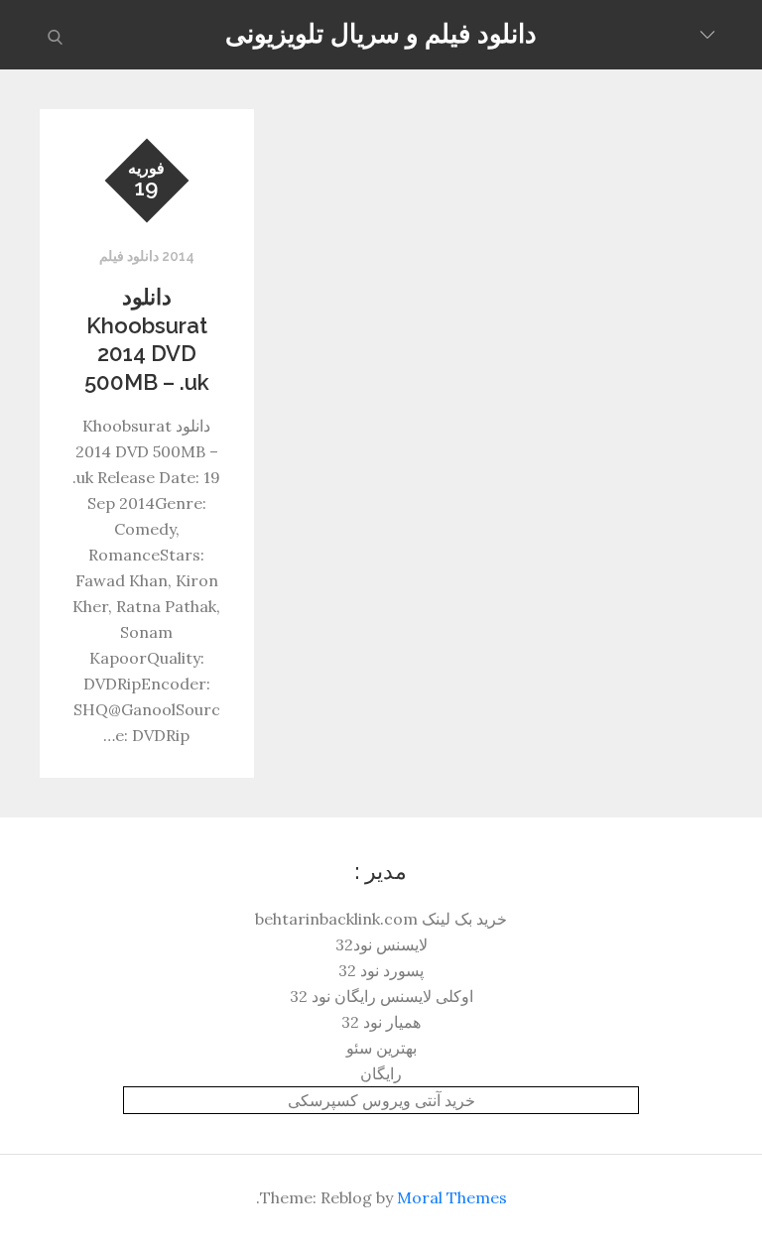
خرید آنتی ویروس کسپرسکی (381, 1100)
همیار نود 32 (381, 1022)
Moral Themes (452, 1197)
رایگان (381, 1073)
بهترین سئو (381, 1048)
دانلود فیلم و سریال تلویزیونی (380, 34)
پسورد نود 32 (381, 970)
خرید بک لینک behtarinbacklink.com (381, 919)
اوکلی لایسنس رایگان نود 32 (381, 996)
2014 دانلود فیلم (146, 256)
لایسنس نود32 (381, 944)
